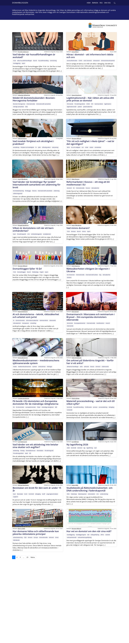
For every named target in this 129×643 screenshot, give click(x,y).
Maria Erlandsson (76, 95)
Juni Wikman (75, 442)
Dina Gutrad (75, 311)
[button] (114, 2)
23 (27, 557)
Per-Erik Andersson (23, 52)
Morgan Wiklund (76, 138)
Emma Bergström (23, 358)
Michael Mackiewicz (23, 485)
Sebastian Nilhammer (24, 95)
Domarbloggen (20, 2)
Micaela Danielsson (23, 225)
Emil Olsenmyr (76, 266)
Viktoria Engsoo (22, 138)
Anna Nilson (75, 52)
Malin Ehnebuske (76, 358)
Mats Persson (75, 179)
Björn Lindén (21, 528)
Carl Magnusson (22, 442)
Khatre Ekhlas (75, 398)
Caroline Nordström (23, 398)
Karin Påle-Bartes (22, 179)
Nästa (33, 557)
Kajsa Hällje (75, 485)
